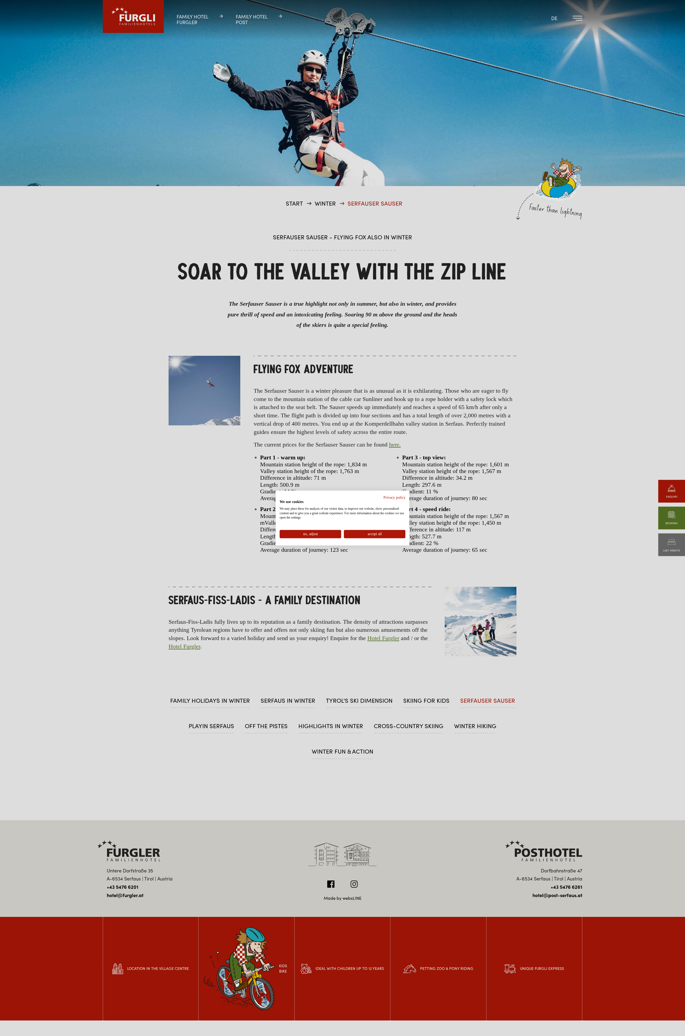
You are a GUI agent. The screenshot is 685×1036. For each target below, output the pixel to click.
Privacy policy (394, 498)
